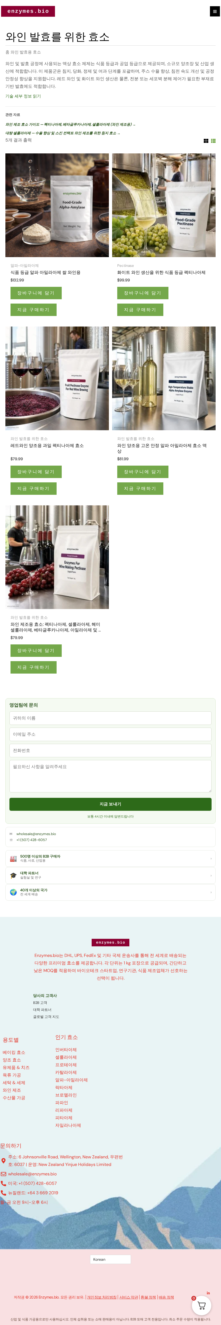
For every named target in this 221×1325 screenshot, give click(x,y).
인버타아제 (66, 1049)
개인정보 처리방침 (101, 1297)
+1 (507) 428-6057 (31, 840)
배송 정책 (166, 1297)
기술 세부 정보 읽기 (23, 96)
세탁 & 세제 (14, 1082)
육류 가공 (12, 1075)
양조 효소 (12, 1060)
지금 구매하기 (33, 309)
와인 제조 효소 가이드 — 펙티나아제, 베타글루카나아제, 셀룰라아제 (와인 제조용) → (70, 124)
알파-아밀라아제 (71, 1080)
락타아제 (63, 1087)
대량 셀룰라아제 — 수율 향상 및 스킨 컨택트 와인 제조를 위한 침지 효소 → (62, 133)
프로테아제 (66, 1065)
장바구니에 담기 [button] (36, 293)
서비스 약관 (128, 1297)
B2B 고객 (40, 1002)
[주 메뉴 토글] (215, 11)
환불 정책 (148, 1297)
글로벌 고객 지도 (46, 1016)
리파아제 (63, 1110)
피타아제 (63, 1118)
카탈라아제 (66, 1072)
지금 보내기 (111, 804)
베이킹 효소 (14, 1052)
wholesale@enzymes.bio (36, 834)
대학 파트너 (42, 1009)
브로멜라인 (66, 1095)
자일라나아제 (68, 1125)
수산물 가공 (14, 1098)
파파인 (61, 1102)
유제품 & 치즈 (16, 1067)
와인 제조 (12, 1090)
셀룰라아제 (66, 1057)
